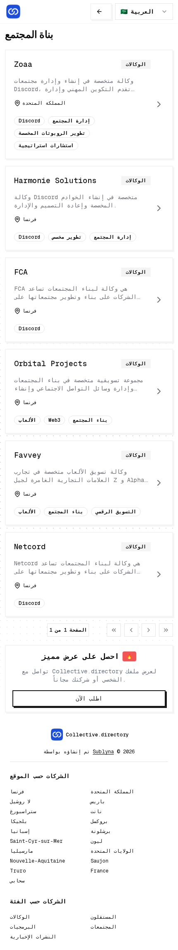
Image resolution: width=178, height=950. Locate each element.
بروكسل (99, 821)
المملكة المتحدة (112, 792)
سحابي (17, 881)
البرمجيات (23, 927)
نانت (96, 811)
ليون (96, 841)
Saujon (99, 861)
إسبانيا (20, 831)
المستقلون (104, 917)
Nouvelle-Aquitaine (37, 861)
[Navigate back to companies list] (101, 11)
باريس (98, 801)
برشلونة (101, 831)
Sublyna (103, 752)
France (99, 871)
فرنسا (17, 792)
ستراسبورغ (23, 811)
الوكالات (20, 917)
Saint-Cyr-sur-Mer (36, 841)
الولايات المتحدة (112, 851)
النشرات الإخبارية (33, 937)
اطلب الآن (89, 698)
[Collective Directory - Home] (13, 11)
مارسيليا (21, 851)
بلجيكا (18, 821)
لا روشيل (20, 801)
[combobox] (144, 11)
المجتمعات (104, 927)
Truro (18, 871)
